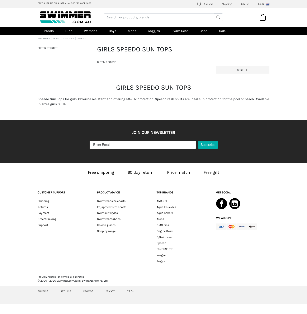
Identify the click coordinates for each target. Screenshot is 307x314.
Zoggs (161, 261)
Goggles (154, 31)
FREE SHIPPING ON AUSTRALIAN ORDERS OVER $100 (64, 3)
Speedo (161, 243)
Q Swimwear (165, 237)
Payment (43, 213)
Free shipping (101, 172)
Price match (178, 172)
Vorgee (161, 255)
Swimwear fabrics (109, 219)
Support (208, 4)
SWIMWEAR (44, 38)
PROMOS (88, 291)
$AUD (261, 4)
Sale (222, 31)
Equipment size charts (111, 207)
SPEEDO (81, 38)
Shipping (227, 4)
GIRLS (56, 38)
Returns (245, 4)
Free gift (211, 172)
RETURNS (66, 291)
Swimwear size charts (111, 201)
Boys (112, 31)
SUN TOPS (68, 38)
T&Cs (130, 291)
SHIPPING (43, 291)
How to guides (106, 225)
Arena (160, 219)
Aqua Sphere (165, 213)
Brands (48, 31)
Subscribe (208, 145)
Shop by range (106, 231)
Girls (68, 31)
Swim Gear (179, 31)
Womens (90, 31)
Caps (203, 31)
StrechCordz (165, 249)
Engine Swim (165, 231)
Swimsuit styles (107, 213)
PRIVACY (110, 291)
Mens (132, 31)
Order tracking (47, 219)
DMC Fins (163, 225)
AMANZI (162, 201)
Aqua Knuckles (166, 207)
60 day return (141, 172)
